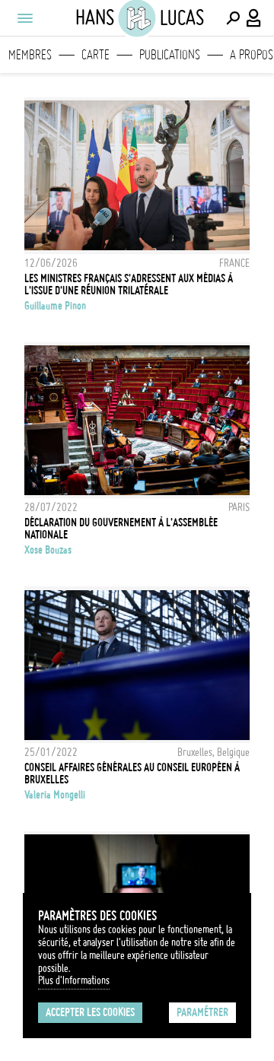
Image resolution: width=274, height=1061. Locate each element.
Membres (30, 54)
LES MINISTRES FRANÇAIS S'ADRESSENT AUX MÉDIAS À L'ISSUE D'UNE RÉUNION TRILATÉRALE (128, 284)
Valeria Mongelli (54, 795)
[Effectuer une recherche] (233, 18)
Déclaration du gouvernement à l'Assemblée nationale (121, 528)
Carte (95, 54)
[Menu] (24, 18)
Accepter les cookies (90, 1012)
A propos (251, 54)
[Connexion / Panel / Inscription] (254, 18)
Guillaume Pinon (55, 306)
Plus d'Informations (74, 980)
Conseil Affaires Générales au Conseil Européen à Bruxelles (132, 773)
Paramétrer (202, 1012)
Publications (169, 54)
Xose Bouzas (48, 550)
